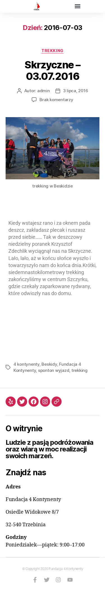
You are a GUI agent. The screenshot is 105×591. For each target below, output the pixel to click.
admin (43, 90)
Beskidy (49, 364)
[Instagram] (45, 402)
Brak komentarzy (56, 99)
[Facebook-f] (35, 580)
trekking (79, 370)
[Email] (57, 402)
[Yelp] (11, 402)
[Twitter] (22, 402)
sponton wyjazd (53, 370)
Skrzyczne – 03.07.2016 (52, 70)
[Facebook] (34, 402)
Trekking (52, 50)
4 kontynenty (26, 364)
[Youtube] (70, 580)
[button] (77, 6)
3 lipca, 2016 (75, 90)
